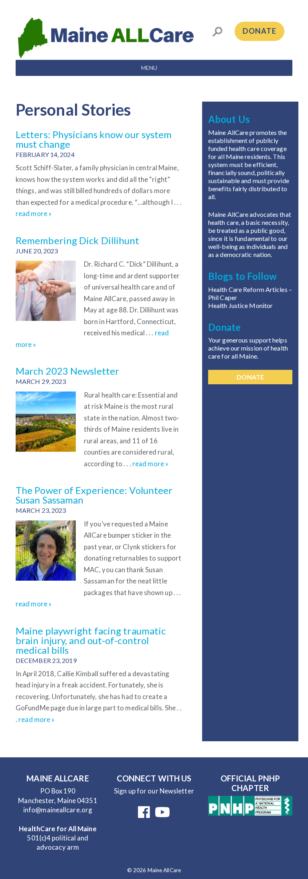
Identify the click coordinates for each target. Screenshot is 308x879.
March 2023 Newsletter (67, 371)
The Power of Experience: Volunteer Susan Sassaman (94, 495)
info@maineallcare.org (57, 810)
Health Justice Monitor (240, 305)
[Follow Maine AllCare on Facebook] (144, 814)
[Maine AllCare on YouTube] (162, 814)
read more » (34, 213)
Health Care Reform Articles (248, 289)
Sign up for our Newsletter (154, 791)
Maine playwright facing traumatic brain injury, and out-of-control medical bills (91, 640)
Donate (259, 31)
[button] (149, 68)
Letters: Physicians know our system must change (94, 139)
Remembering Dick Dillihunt (78, 240)
